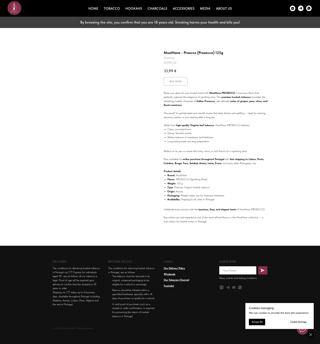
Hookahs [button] (133, 8)
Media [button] (205, 8)
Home (93, 8)
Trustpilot (169, 285)
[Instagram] (292, 8)
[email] (233, 287)
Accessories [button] (183, 8)
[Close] (311, 335)
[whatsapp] (309, 8)
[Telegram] (301, 8)
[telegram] (227, 287)
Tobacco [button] (112, 8)
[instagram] (221, 287)
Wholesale (169, 274)
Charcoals (157, 8)
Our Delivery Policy (174, 268)
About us (224, 8)
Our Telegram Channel (176, 279)
